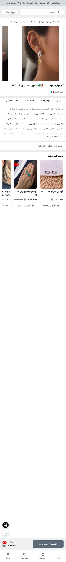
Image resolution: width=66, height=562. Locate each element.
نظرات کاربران (12, 100)
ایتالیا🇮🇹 (55, 92)
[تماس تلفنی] (5, 525)
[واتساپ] (5, 532)
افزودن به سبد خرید (48, 544)
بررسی (59, 100)
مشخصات (29, 100)
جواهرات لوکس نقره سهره (52, 21)
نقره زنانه (33, 21)
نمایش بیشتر (56, 136)
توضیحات (45, 100)
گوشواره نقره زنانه (18, 21)
